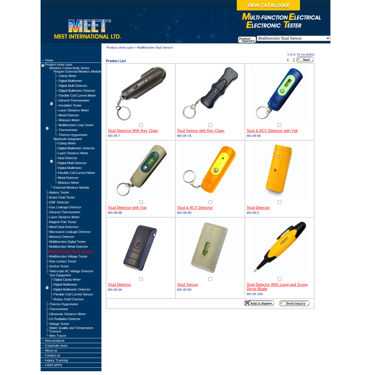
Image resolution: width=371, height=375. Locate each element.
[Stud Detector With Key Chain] (140, 121)
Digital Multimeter (70, 80)
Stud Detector (67, 158)
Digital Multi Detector (73, 85)
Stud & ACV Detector (195, 207)
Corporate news (56, 345)
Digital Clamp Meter (67, 279)
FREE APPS (53, 365)
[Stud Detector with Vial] (140, 198)
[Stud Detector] (279, 198)
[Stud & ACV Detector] (210, 198)
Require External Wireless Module (77, 71)
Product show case (58, 64)
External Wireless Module (71, 187)
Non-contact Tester (63, 261)
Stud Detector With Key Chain (133, 130)
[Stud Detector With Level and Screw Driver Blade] (279, 275)
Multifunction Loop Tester (76, 125)
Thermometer (68, 130)
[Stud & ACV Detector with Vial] (279, 121)
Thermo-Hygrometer (73, 135)
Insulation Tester (70, 105)
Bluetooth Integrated (68, 139)
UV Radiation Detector (65, 319)
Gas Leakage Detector (65, 207)
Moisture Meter (69, 120)
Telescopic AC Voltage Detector (71, 271)
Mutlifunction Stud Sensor (71, 251)
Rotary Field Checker (69, 299)
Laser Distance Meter (74, 110)
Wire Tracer (57, 335)
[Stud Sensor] (210, 275)
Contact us (52, 355)
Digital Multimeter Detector (77, 90)
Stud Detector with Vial (127, 207)
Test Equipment (60, 275)
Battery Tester (59, 192)
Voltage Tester (59, 324)
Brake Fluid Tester (62, 197)
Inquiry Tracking (56, 360)
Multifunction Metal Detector (68, 246)
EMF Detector (59, 202)
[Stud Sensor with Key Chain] (210, 121)
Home (49, 60)
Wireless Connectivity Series (69, 68)
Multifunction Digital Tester (67, 241)
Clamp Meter (68, 76)
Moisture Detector (61, 236)
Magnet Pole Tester (63, 222)
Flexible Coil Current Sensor (73, 294)
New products (55, 340)
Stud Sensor (187, 284)
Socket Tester (59, 266)
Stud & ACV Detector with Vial (272, 130)
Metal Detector (69, 115)
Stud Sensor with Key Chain (200, 130)
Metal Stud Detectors (64, 227)
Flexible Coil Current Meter (77, 95)
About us (51, 350)
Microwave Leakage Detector (70, 232)
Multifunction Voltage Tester (68, 256)
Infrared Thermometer (74, 100)
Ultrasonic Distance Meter (67, 314)
